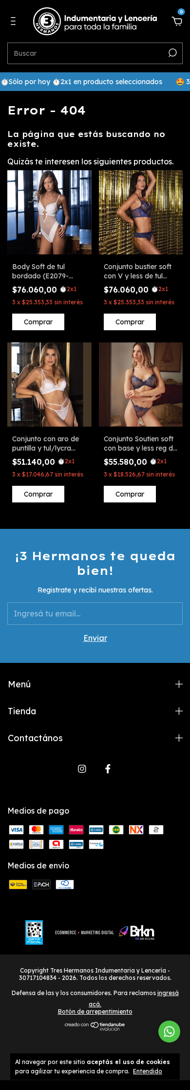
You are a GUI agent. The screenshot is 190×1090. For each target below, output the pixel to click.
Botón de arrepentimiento (95, 1011)
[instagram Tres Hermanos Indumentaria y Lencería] (82, 768)
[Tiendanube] (95, 1028)
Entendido (147, 1071)
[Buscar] (171, 53)
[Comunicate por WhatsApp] (169, 1032)
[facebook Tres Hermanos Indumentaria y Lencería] (108, 768)
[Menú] (14, 22)
